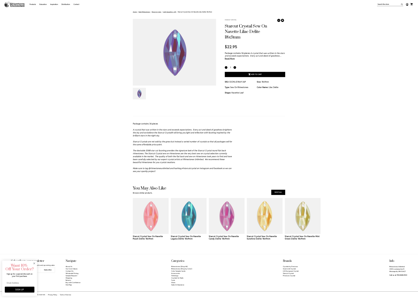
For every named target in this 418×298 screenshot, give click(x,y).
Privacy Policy (52, 295)
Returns (68, 280)
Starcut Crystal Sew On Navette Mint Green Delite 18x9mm (302, 237)
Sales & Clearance (177, 285)
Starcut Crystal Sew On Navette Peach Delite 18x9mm (148, 237)
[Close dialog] (34, 263)
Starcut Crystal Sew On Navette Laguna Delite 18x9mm (186, 237)
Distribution (66, 4)
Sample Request (71, 276)
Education (43, 4)
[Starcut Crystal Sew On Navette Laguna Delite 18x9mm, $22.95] (189, 216)
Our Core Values (72, 269)
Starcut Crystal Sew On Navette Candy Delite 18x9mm (224, 237)
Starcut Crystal (231, 20)
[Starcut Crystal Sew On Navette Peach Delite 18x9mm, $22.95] (151, 216)
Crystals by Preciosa (290, 266)
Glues (173, 282)
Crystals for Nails (177, 278)
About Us (69, 266)
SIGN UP (19, 289)
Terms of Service (65, 295)
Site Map (69, 285)
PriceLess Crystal (289, 276)
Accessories (175, 273)
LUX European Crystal (291, 271)
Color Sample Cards (178, 271)
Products (33, 4)
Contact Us (70, 271)
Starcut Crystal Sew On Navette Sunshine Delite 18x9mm (262, 237)
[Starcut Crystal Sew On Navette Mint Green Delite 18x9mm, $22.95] (303, 216)
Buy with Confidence (73, 282)
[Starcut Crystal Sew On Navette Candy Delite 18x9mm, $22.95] (227, 216)
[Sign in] (407, 4)
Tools (173, 280)
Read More (230, 58)
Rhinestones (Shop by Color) (181, 269)
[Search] (402, 4)
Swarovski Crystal (289, 269)
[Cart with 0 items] (411, 4)
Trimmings (174, 276)
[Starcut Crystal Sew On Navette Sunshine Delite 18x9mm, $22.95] (265, 216)
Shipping (69, 278)
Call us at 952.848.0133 (398, 275)
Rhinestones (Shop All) (179, 266)
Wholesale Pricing (72, 273)
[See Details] (153, 232)
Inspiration (54, 4)
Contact (76, 4)
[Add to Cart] (147, 232)
